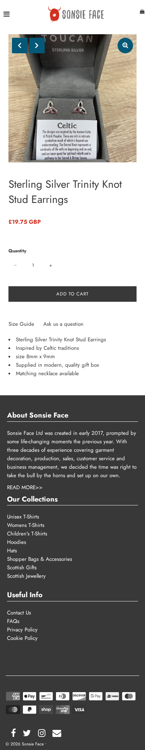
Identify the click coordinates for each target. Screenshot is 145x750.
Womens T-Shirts (25, 525)
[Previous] (19, 45)
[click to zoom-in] (125, 45)
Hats (12, 550)
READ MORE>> (25, 487)
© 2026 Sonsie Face (25, 744)
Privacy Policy (22, 630)
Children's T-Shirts (27, 534)
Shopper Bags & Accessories (39, 559)
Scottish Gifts (22, 567)
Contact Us (19, 613)
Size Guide (22, 324)
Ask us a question (63, 324)
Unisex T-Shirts (23, 517)
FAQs (13, 621)
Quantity (17, 250)
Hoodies (16, 542)
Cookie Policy (22, 638)
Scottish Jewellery (26, 576)
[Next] (37, 45)
